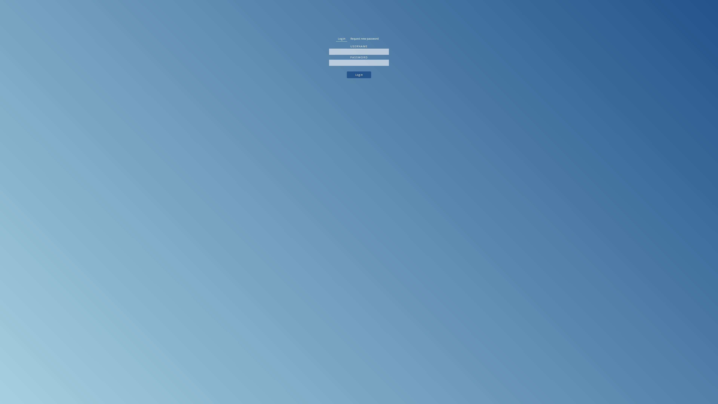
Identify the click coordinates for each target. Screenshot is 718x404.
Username (359, 46)
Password (359, 57)
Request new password (364, 38)
